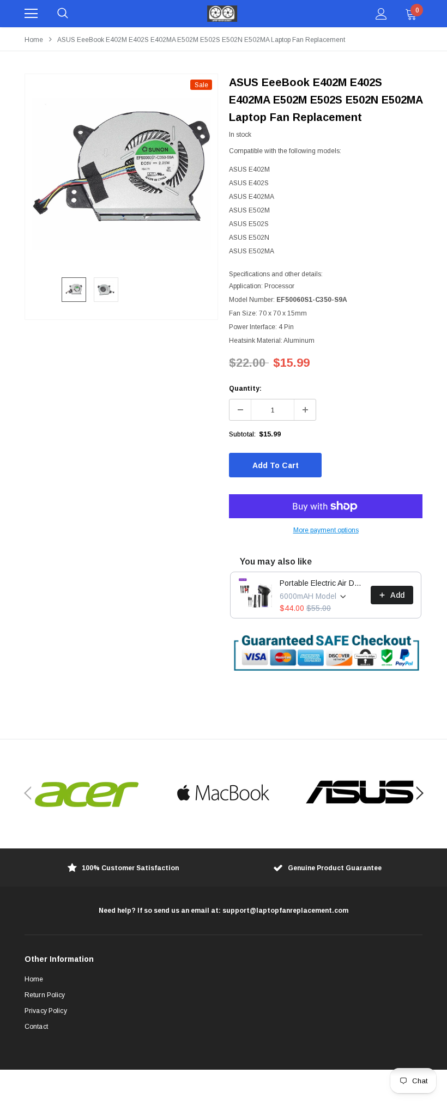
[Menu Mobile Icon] (31, 13)
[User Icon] (381, 14)
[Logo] (222, 13)
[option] (121, 170)
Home (34, 40)
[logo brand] (87, 793)
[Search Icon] (62, 13)
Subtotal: (242, 434)
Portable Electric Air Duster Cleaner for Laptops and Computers (322, 583)
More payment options (326, 530)
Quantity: (245, 388)
